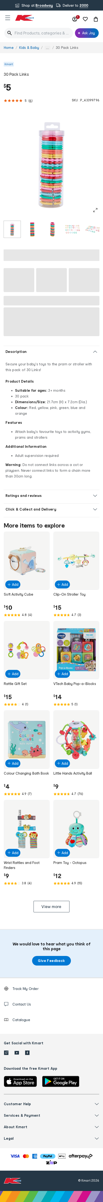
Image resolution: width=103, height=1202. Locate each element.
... (47, 48)
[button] (7, 17)
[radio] (12, 229)
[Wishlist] (85, 19)
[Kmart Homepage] (24, 18)
